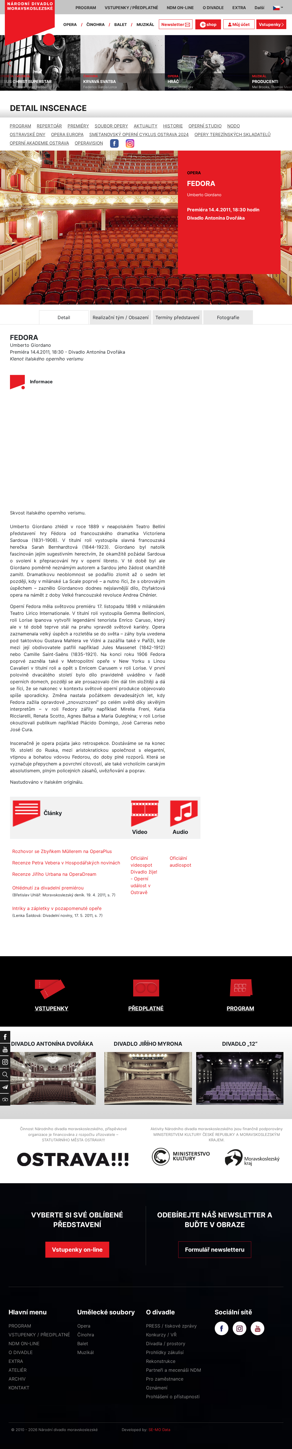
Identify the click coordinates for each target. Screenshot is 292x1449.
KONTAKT (19, 1388)
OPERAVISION (89, 143)
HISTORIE (173, 126)
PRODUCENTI (185, 81)
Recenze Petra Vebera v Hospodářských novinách (66, 863)
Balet (82, 1343)
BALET (120, 24)
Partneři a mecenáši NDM (173, 1370)
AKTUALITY (145, 126)
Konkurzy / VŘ (161, 1334)
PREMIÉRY (78, 126)
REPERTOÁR (49, 126)
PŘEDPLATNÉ (146, 1008)
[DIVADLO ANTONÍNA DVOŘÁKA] (52, 1078)
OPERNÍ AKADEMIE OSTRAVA (39, 143)
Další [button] (259, 7)
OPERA (70, 24)
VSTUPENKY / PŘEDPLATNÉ (39, 1334)
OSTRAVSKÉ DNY (27, 134)
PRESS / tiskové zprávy (171, 1326)
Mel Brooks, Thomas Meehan (194, 87)
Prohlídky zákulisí (165, 1352)
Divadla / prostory (165, 1343)
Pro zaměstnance (164, 1379)
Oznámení (156, 1388)
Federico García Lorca (19, 87)
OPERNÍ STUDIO (205, 126)
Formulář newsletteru (214, 1249)
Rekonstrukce (160, 1361)
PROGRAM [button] (86, 7)
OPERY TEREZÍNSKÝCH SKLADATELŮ (232, 134)
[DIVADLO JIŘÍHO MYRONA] (148, 1078)
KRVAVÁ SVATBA (19, 81)
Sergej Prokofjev (100, 87)
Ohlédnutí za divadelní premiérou (48, 888)
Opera (83, 1326)
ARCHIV (17, 1379)
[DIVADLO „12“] (239, 1078)
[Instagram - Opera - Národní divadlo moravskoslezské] (130, 143)
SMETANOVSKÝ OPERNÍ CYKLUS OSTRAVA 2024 (139, 134)
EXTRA (16, 1361)
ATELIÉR (18, 1370)
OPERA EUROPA (67, 134)
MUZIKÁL (145, 24)
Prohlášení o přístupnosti (173, 1396)
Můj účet (241, 24)
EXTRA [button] (239, 7)
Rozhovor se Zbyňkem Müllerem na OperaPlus (62, 851)
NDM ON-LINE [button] (180, 7)
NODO (233, 126)
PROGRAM (20, 126)
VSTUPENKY (51, 1008)
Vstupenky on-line (77, 1249)
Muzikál (85, 1352)
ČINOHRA (95, 24)
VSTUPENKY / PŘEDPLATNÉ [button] (131, 7)
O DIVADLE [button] (213, 7)
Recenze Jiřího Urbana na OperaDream (54, 874)
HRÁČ (93, 81)
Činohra (85, 1334)
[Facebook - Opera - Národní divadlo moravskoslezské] (114, 143)
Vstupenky (270, 24)
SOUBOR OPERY (111, 126)
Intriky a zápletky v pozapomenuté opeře (57, 908)
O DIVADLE (21, 1352)
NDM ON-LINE (24, 1343)
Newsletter (172, 24)
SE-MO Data (159, 1429)
